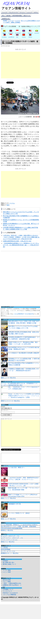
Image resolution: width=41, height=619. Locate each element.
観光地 (8, 15)
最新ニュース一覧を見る (8, 377)
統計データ (27, 15)
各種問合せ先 (5, 18)
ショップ (29, 12)
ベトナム (12, 203)
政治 (8, 205)
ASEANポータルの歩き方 (10, 593)
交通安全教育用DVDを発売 (17, 241)
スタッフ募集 (7, 581)
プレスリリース (13, 12)
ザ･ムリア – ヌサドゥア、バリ (10, 536)
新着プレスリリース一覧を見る (10, 401)
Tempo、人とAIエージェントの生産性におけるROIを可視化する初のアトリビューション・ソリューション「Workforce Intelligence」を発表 (24, 395)
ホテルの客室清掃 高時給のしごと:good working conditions (19, 524)
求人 (3, 15)
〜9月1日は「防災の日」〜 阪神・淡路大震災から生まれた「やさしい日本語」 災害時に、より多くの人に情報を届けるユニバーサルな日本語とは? (21, 237)
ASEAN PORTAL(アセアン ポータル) (20, 598)
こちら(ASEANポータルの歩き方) (23, 314)
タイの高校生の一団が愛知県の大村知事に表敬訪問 (23, 353)
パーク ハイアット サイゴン (9, 540)
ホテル (36, 12)
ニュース (4, 12)
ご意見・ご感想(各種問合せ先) (12, 583)
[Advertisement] (20, 65)
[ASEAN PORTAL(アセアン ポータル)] (17, 5)
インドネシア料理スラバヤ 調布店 (19, 513)
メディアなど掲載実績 (9, 594)
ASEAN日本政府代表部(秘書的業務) (11, 528)
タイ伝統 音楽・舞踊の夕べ (16, 467)
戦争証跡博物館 (5, 549)
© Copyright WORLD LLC (9, 597)
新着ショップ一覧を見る (8, 519)
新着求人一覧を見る (7, 530)
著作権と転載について (9, 564)
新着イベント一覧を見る (8, 498)
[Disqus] (20, 279)
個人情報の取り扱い (9, 562)
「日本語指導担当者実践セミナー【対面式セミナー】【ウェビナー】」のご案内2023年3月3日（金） (21, 245)
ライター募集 (7, 570)
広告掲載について (8, 589)
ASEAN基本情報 (17, 15)
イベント (22, 12)
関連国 (3, 406)
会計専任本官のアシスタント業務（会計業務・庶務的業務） (19, 526)
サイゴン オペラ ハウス (8, 551)
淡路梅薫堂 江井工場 (14, 504)
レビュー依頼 (7, 572)
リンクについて (7, 591)
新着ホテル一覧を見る (7, 542)
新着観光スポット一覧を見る (9, 553)
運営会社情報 (7, 580)
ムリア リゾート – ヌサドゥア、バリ (12, 538)
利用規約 (5, 561)
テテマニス (4, 511)
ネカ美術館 (4, 547)
